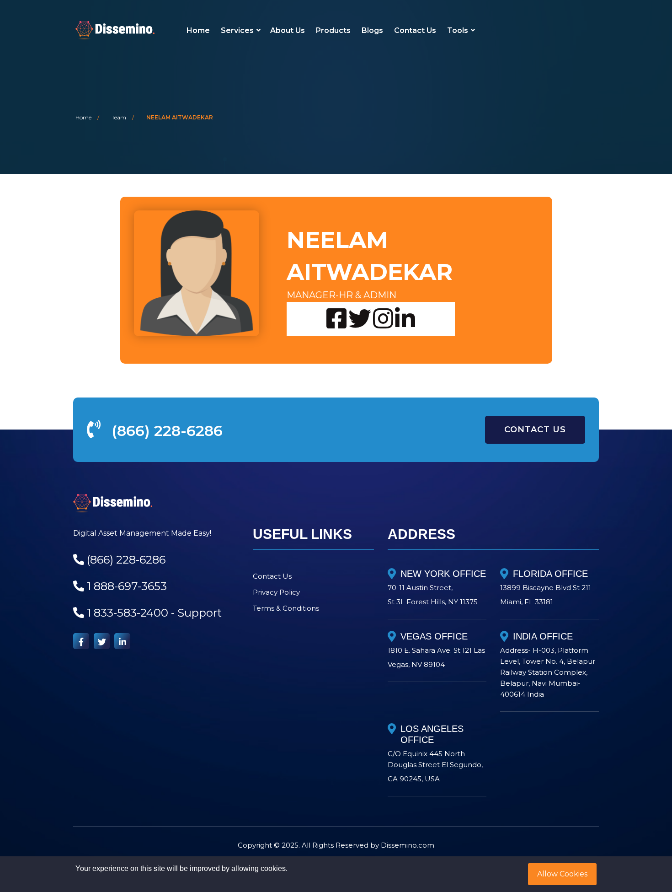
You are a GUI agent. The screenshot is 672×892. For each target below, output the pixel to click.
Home (198, 30)
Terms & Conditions (286, 608)
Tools (457, 30)
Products (333, 30)
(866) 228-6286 (167, 431)
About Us (287, 30)
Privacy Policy (276, 592)
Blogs (372, 30)
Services (237, 30)
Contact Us (415, 30)
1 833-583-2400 (127, 612)
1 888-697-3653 (127, 586)
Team (119, 117)
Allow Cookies (562, 874)
